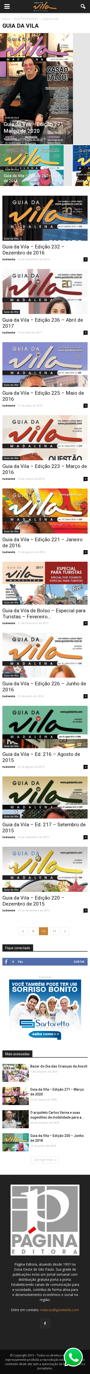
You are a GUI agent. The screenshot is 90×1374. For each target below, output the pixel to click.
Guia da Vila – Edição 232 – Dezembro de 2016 (33, 250)
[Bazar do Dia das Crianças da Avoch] (15, 1073)
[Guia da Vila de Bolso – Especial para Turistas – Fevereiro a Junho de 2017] (45, 583)
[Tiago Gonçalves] (15, 1119)
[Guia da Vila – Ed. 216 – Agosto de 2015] (45, 727)
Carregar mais (43, 1160)
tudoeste (10, 138)
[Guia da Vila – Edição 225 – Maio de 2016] (45, 364)
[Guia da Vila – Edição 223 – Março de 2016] (45, 437)
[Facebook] (45, 1323)
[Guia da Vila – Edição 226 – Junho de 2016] (45, 655)
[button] (83, 6)
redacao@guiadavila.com (59, 1309)
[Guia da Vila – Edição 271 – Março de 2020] (45, 88)
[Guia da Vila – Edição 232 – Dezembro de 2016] (45, 218)
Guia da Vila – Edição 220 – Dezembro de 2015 (33, 901)
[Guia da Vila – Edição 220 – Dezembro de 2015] (45, 869)
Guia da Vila (12, 118)
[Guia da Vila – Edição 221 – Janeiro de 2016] (45, 511)
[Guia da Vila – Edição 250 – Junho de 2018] (36, 169)
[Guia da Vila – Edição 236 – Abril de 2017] (45, 291)
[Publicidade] (45, 1010)
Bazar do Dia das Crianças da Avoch (58, 1066)
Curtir (79, 961)
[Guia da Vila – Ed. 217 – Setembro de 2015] (45, 797)
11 (54, 931)
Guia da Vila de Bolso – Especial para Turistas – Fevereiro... (43, 614)
